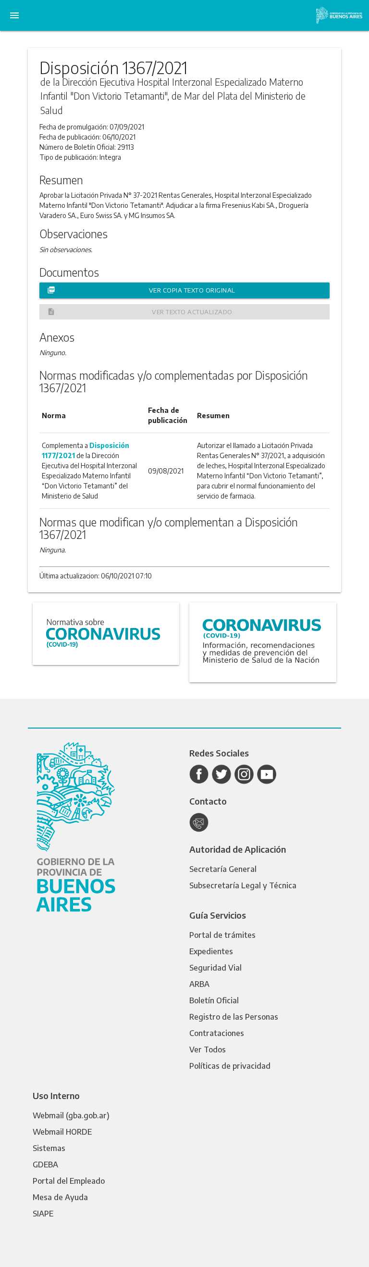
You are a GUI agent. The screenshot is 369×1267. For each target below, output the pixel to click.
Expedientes (211, 951)
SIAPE (43, 1213)
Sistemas (49, 1148)
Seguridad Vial (215, 968)
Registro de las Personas (233, 1017)
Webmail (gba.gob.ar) (71, 1115)
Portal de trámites (222, 935)
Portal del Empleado (69, 1181)
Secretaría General (223, 869)
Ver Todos (207, 1049)
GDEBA (45, 1164)
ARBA (199, 984)
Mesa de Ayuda (60, 1197)
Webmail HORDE (62, 1132)
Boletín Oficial (214, 1000)
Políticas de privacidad (230, 1066)
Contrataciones (216, 1033)
